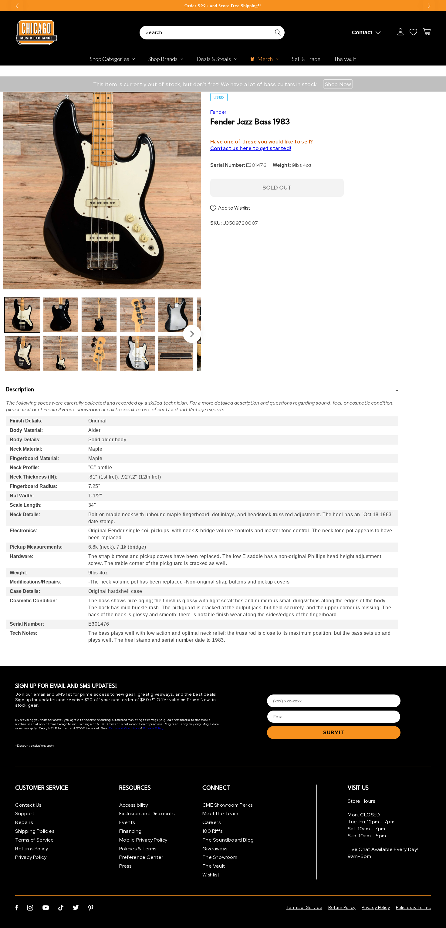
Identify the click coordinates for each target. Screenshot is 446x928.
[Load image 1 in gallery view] (22, 315)
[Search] (278, 32)
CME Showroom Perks (227, 805)
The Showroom (220, 857)
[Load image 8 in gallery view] (137, 353)
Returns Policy (31, 849)
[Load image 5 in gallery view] (99, 315)
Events (127, 822)
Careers (211, 822)
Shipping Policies (34, 831)
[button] (202, 390)
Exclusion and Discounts (147, 814)
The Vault (213, 866)
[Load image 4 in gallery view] (61, 353)
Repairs (24, 822)
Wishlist (211, 875)
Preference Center (141, 857)
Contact (362, 32)
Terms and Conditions (124, 729)
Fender (218, 112)
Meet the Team (220, 814)
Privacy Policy (153, 729)
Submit (333, 732)
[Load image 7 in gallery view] (137, 315)
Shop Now (338, 84)
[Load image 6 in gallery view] (99, 353)
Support (24, 814)
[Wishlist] (413, 32)
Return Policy (342, 907)
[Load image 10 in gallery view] (176, 353)
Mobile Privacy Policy (143, 840)
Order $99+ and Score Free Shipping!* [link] (223, 5)
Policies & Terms (138, 849)
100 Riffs (212, 831)
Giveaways (215, 849)
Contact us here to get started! (251, 149)
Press (125, 866)
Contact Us (28, 805)
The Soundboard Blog (228, 840)
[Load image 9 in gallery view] (176, 315)
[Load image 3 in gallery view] (61, 315)
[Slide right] (192, 334)
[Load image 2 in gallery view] (22, 353)
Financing (130, 831)
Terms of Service (34, 840)
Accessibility (133, 805)
